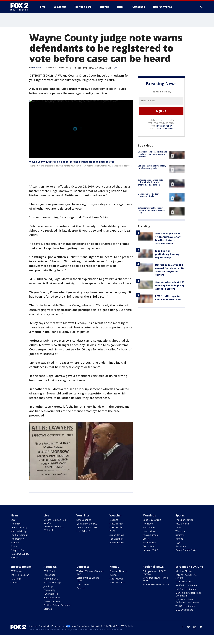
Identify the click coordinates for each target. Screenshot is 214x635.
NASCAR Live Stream (186, 585)
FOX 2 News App (52, 582)
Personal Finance (118, 571)
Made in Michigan (19, 531)
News (14, 515)
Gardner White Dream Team (87, 579)
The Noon (148, 523)
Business (15, 546)
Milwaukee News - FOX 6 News (155, 579)
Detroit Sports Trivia (86, 527)
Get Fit (146, 538)
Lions (178, 527)
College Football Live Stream (186, 576)
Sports (180, 515)
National (14, 542)
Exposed (80, 588)
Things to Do (17, 550)
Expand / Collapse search (202, 6)
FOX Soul (48, 530)
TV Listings (15, 578)
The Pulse (15, 523)
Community (49, 589)
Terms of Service (163, 128)
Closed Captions (52, 601)
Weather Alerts (117, 527)
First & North (182, 523)
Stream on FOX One (189, 566)
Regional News (153, 566)
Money (114, 566)
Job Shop (48, 586)
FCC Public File (51, 593)
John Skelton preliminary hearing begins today (167, 254)
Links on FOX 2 (150, 550)
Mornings (149, 515)
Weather (116, 515)
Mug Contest (149, 527)
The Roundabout (19, 534)
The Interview (17, 538)
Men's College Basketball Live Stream (188, 594)
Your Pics (82, 515)
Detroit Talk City (18, 527)
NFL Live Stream (183, 571)
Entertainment (20, 566)
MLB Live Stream (184, 581)
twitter (188, 627)
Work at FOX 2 (51, 578)
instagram (194, 627)
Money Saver (149, 542)
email (201, 627)
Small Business (117, 582)
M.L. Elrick (36, 67)
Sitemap (48, 608)
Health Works (149, 531)
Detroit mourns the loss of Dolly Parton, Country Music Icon (151, 210)
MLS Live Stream (184, 609)
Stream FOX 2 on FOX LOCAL (55, 521)
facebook (182, 627)
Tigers (178, 542)
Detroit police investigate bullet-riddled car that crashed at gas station (150, 182)
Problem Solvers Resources (57, 605)
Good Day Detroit (152, 519)
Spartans (179, 534)
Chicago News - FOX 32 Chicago (155, 572)
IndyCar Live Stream (185, 589)
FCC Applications (52, 597)
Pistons (179, 538)
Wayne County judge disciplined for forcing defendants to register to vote (71, 161)
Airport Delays (117, 534)
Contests (15, 582)
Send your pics (83, 519)
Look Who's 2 (83, 531)
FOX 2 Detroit (50, 67)
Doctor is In (148, 546)
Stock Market (116, 578)
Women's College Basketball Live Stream (187, 601)
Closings (114, 519)
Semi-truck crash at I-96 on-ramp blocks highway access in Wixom (169, 285)
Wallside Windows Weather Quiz (90, 572)
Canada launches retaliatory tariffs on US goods (152, 167)
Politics (14, 557)
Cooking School (150, 534)
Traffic (113, 531)
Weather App (116, 523)
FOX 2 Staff (49, 571)
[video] (177, 155)
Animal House (117, 542)
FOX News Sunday (19, 553)
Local (13, 519)
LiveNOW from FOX (54, 526)
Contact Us (49, 574)
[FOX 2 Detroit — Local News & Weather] (20, 7)
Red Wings (180, 546)
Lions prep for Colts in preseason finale (148, 195)
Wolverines (181, 531)
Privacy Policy (164, 125)
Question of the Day (86, 523)
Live (46, 515)
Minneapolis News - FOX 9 (156, 584)
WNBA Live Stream (185, 605)
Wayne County (64, 67)
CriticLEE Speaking (19, 574)
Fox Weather (116, 538)
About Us (50, 566)
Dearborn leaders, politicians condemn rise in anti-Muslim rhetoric (152, 154)
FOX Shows (16, 571)
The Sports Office (184, 519)
